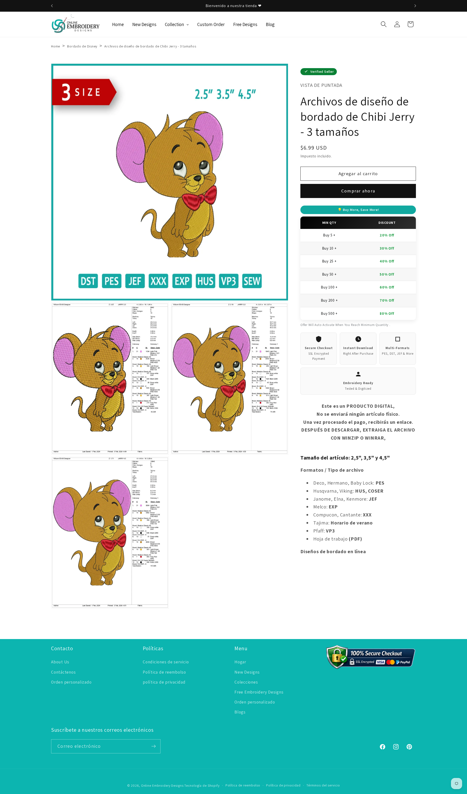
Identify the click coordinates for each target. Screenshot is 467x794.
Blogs (240, 712)
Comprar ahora (358, 191)
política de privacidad (164, 682)
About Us (60, 662)
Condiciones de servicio (166, 662)
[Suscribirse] (153, 746)
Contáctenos (63, 672)
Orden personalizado (71, 682)
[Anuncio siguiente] (415, 6)
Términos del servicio (323, 785)
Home (55, 46)
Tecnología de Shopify (201, 785)
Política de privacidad (283, 785)
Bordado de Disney (82, 46)
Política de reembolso (164, 672)
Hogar (240, 662)
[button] (383, 24)
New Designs (247, 672)
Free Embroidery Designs (258, 692)
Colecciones (246, 682)
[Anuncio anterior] (51, 6)
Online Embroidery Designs (162, 785)
